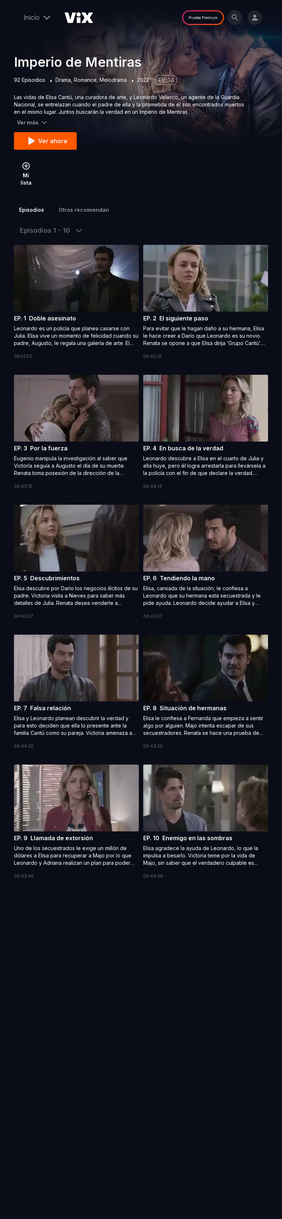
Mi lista (26, 179)
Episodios (31, 210)
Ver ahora (52, 141)
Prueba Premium (203, 17)
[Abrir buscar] (235, 17)
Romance (85, 80)
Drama (63, 80)
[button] (76, 302)
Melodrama (113, 80)
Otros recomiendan (84, 210)
